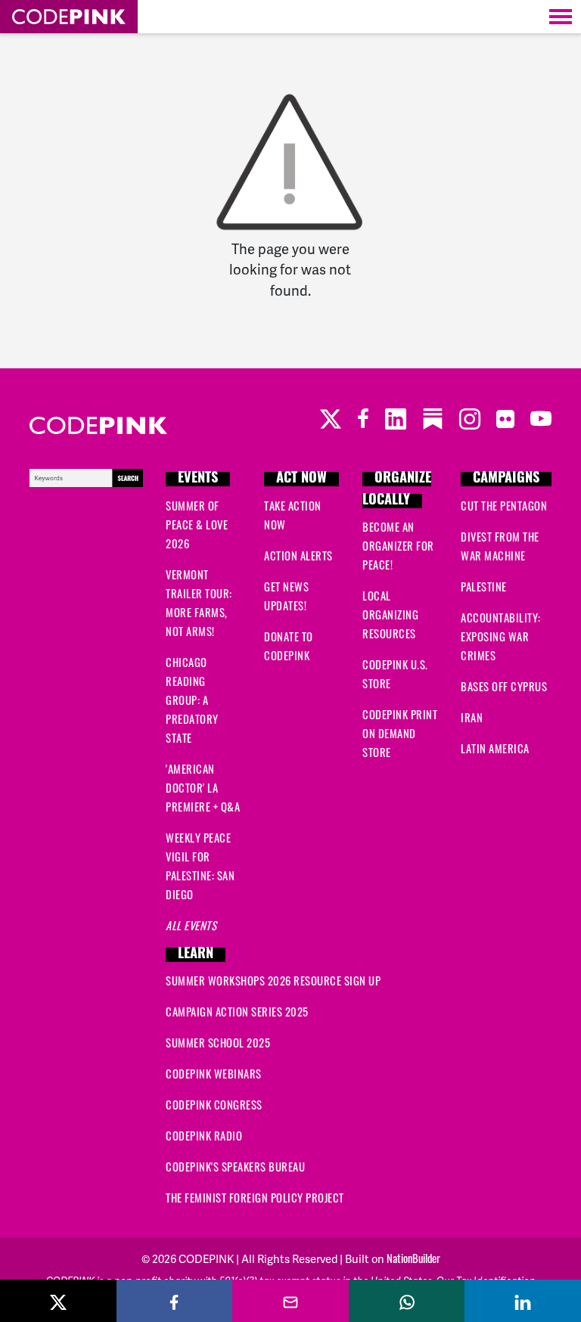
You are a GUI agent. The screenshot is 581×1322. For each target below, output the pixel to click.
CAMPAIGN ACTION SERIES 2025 (237, 1011)
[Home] (69, 16)
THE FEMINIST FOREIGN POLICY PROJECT (255, 1197)
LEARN (195, 955)
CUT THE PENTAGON (504, 505)
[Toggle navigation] (560, 16)
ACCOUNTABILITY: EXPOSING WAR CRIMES (501, 636)
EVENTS (198, 479)
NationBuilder (413, 1257)
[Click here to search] (86, 475)
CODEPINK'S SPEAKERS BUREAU (235, 1166)
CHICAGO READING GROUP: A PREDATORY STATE (192, 699)
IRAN (472, 717)
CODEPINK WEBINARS (214, 1073)
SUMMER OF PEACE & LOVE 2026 (197, 524)
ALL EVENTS (191, 925)
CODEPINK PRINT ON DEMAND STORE (399, 733)
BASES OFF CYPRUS (504, 686)
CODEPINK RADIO (204, 1135)
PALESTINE (484, 586)
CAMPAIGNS (506, 479)
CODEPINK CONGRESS (214, 1104)
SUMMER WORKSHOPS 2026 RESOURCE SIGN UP (273, 980)
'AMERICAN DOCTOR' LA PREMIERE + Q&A (203, 787)
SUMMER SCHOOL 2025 (218, 1042)
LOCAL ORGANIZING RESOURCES (390, 614)
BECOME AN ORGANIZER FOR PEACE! (398, 545)
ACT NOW (301, 479)
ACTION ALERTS (298, 555)
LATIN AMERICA (495, 748)
